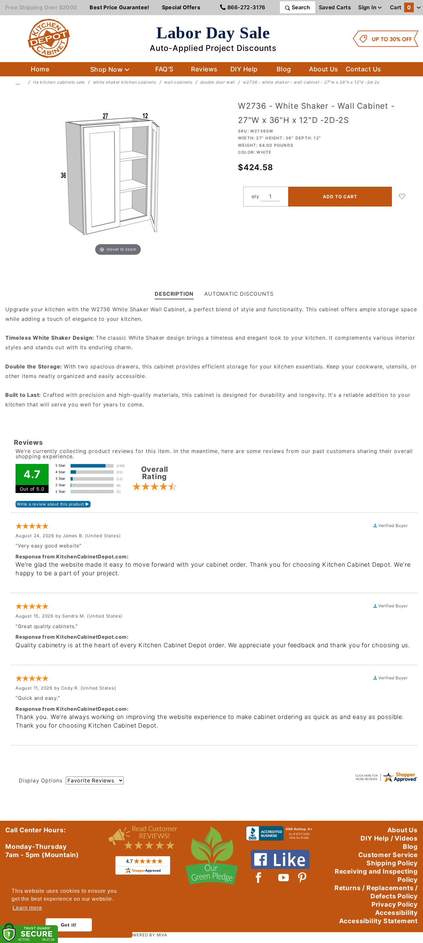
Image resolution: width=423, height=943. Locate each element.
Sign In (368, 7)
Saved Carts (335, 7)
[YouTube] (283, 877)
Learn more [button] (27, 908)
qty (255, 196)
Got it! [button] (69, 924)
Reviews (204, 69)
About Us (323, 69)
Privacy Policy (394, 904)
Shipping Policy (392, 863)
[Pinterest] (302, 877)
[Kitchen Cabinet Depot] (48, 38)
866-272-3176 (245, 7)
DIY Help (244, 69)
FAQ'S (164, 69)
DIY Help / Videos (389, 838)
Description (174, 293)
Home (40, 69)
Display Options (40, 780)
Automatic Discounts (238, 293)
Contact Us (363, 69)
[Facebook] (258, 877)
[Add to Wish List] (402, 197)
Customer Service (388, 855)
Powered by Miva (147, 934)
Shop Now (107, 69)
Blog (284, 69)
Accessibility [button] (396, 913)
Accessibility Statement (378, 921)
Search (300, 7)
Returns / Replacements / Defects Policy (376, 892)
